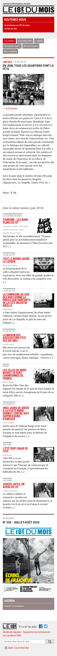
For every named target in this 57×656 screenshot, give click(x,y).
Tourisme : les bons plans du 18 (15, 221)
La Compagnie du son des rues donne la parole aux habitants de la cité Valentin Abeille (16, 300)
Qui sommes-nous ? (12, 46)
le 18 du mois (11, 108)
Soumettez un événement (36, 632)
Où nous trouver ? (31, 46)
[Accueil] (28, 9)
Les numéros (9, 41)
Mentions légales (12, 632)
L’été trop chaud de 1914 (15, 450)
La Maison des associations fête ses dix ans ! (14, 337)
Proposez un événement (14, 606)
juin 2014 (7, 62)
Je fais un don (10, 28)
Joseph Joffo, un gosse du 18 (13, 486)
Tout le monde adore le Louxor (16, 260)
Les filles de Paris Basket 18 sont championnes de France (14, 374)
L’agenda (39, 41)
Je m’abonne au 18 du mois (17, 25)
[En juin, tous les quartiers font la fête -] (28, 89)
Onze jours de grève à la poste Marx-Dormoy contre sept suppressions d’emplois (16, 413)
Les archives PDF (25, 41)
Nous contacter (10, 51)
